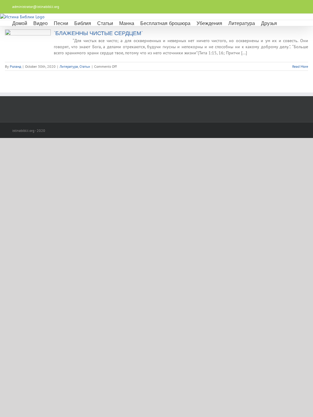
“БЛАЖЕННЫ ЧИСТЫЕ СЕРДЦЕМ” (98, 33)
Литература (69, 66)
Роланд (15, 66)
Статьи (84, 66)
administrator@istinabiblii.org (35, 6)
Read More (300, 66)
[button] (285, 23)
